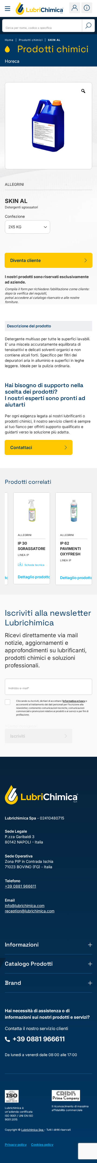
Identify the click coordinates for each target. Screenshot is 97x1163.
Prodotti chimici (31, 39)
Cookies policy (42, 1145)
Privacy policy (16, 1145)
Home (9, 39)
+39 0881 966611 (20, 886)
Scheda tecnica (34, 564)
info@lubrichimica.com (24, 905)
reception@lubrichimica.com (29, 911)
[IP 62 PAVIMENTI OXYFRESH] (74, 511)
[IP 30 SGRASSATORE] (31, 511)
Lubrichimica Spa (32, 1129)
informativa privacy (74, 700)
